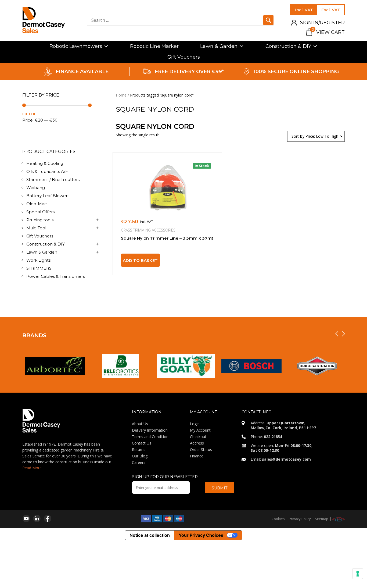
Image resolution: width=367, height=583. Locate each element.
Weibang (35, 188)
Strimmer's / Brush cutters (53, 179)
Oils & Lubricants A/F (47, 171)
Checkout (198, 436)
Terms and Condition (150, 436)
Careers (138, 462)
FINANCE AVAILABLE (82, 71)
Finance (196, 455)
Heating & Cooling (44, 163)
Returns (138, 449)
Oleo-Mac (36, 204)
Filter (28, 113)
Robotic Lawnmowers (75, 46)
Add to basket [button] (140, 260)
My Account (200, 430)
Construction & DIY (288, 46)
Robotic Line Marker (154, 46)
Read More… (33, 467)
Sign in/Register (322, 23)
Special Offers (40, 212)
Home (121, 95)
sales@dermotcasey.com (286, 459)
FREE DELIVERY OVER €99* (189, 71)
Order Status (201, 449)
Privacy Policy (300, 518)
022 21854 (273, 436)
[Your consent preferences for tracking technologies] (357, 573)
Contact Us (141, 443)
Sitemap (321, 518)
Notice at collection (149, 535)
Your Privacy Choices (201, 535)
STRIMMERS (39, 268)
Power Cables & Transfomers (55, 276)
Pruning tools (39, 220)
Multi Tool (36, 228)
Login (195, 423)
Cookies (278, 518)
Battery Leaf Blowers (47, 196)
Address (197, 443)
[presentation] (336, 333)
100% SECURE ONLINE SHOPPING (296, 71)
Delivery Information (150, 430)
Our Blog (139, 455)
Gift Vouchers (183, 57)
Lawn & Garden (219, 46)
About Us (140, 423)
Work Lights (38, 260)
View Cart (328, 32)
